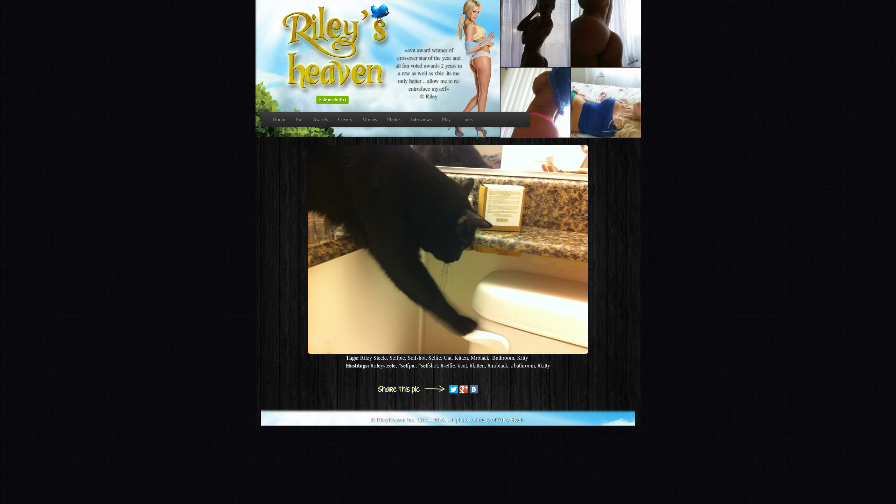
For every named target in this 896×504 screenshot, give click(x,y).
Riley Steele (510, 419)
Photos (393, 119)
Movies (369, 119)
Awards (320, 119)
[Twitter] (453, 389)
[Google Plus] (464, 389)
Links (466, 119)
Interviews (421, 119)
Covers (345, 119)
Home (279, 119)
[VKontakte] (474, 389)
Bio (298, 119)
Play (446, 119)
